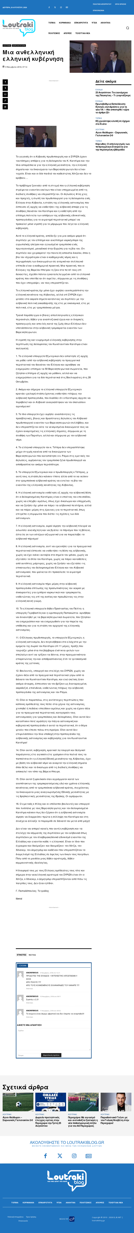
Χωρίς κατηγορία (19, 45)
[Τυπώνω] (5, 106)
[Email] (5, 94)
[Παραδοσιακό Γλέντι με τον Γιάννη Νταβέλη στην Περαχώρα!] (116, 1102)
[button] (127, 28)
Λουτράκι (6, 45)
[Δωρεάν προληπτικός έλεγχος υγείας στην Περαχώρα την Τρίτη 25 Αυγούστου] (50, 1102)
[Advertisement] (54, 100)
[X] (5, 88)
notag (32, 954)
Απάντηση (29, 989)
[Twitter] (55, 7)
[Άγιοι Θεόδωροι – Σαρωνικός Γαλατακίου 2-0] (18, 1102)
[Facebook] (49, 7)
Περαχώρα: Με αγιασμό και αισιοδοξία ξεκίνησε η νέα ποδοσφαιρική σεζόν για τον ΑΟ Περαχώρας (83, 1122)
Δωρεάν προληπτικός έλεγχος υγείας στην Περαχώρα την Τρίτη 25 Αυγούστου (48, 1122)
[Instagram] (61, 7)
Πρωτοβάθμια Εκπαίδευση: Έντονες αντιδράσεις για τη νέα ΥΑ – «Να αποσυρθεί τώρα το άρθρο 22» (112, 108)
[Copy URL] (5, 100)
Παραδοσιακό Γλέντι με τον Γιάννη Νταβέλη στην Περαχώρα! (115, 1120)
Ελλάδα (99, 89)
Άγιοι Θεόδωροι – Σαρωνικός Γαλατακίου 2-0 (111, 134)
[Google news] (67, 7)
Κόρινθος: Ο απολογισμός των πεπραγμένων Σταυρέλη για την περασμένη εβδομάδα (113, 146)
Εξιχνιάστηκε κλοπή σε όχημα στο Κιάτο (113, 122)
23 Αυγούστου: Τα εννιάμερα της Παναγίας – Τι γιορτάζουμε (113, 94)
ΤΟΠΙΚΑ (99, 118)
